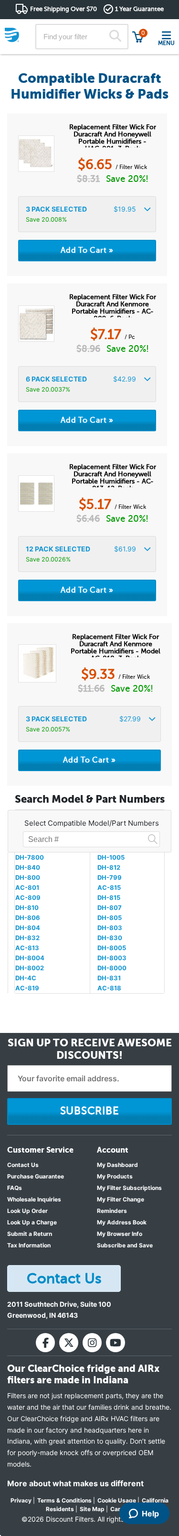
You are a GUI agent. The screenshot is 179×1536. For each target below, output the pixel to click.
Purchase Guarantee (35, 1176)
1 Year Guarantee (139, 8)
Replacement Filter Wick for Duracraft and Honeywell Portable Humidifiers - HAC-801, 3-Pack (112, 135)
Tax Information (29, 1245)
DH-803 (109, 927)
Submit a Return (29, 1233)
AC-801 (27, 887)
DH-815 (108, 897)
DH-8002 (29, 968)
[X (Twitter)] (68, 1342)
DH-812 (108, 867)
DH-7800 (29, 857)
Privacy (21, 1500)
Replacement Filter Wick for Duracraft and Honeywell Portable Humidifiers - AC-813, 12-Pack (112, 475)
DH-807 (109, 907)
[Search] (114, 37)
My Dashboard (117, 1164)
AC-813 (27, 948)
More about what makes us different (75, 1483)
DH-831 (109, 978)
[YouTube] (115, 1342)
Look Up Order (27, 1210)
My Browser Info (119, 1233)
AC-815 (109, 887)
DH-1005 (111, 857)
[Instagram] (92, 1342)
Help (150, 1513)
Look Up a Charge (32, 1222)
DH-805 (109, 917)
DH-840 (27, 867)
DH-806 (27, 917)
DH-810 (27, 907)
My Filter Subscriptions (129, 1187)
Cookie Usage (116, 1500)
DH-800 (27, 877)
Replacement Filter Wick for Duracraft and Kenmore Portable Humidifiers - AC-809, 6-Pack (112, 305)
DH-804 (27, 927)
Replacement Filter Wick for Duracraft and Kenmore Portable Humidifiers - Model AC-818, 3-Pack (115, 645)
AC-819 (27, 988)
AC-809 (28, 897)
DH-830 (109, 938)
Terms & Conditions (64, 1500)
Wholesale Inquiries (34, 1199)
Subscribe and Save (125, 1245)
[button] (87, 214)
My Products (115, 1176)
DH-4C (25, 978)
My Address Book (122, 1222)
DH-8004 (29, 958)
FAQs (14, 1187)
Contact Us (23, 1164)
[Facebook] (45, 1342)
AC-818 (109, 988)
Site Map (92, 1509)
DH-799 (109, 877)
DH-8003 (111, 958)
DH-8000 (111, 968)
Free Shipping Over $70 (63, 8)
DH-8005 (111, 948)
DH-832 (27, 938)
